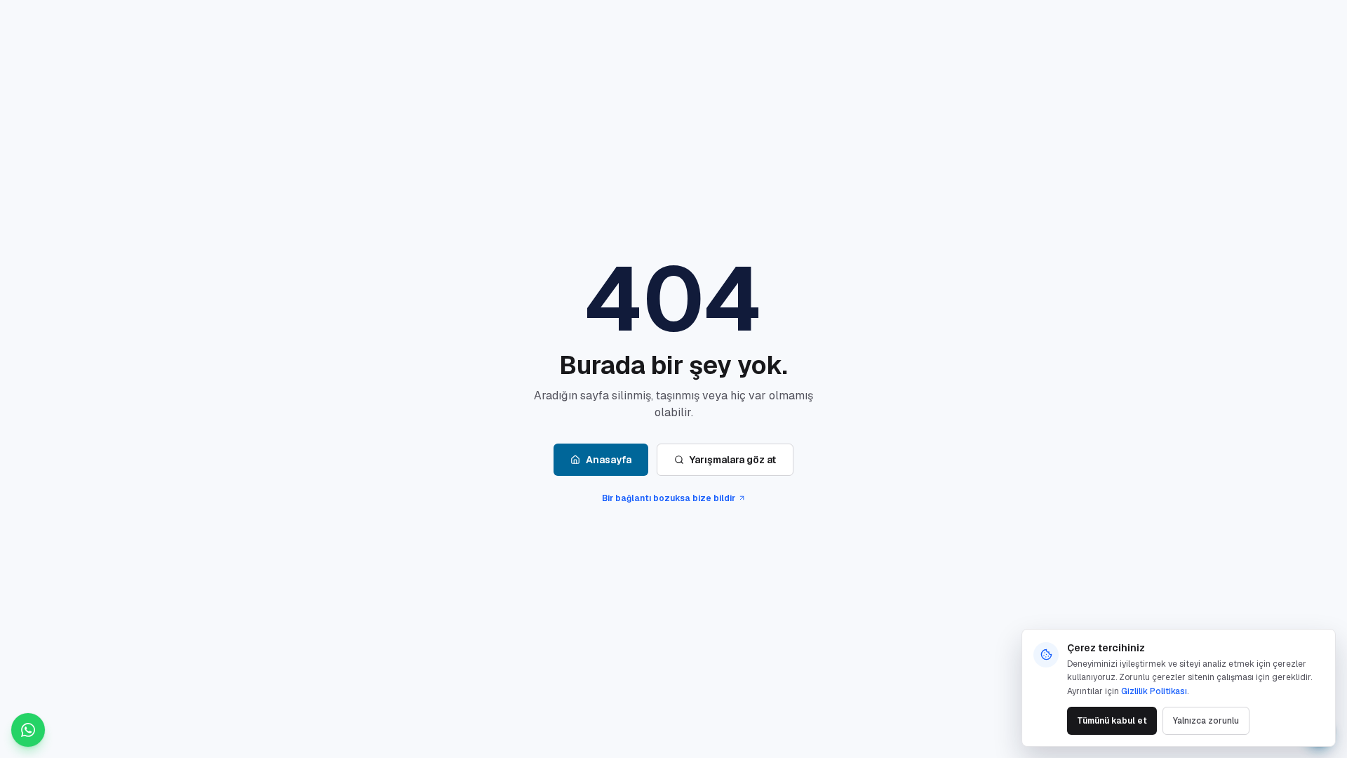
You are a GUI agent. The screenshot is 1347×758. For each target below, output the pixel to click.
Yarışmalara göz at (733, 459)
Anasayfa (608, 459)
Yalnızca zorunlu (1206, 720)
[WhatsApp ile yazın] (28, 730)
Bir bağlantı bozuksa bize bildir (668, 498)
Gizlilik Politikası (1154, 691)
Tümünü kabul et (1112, 720)
